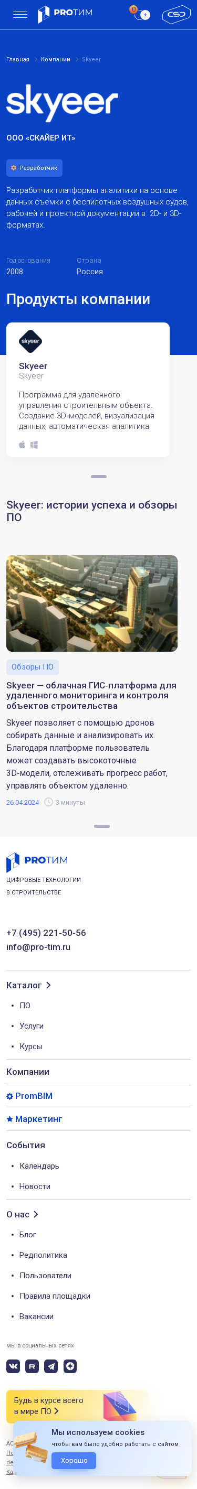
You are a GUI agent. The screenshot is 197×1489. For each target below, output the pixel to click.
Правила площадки (54, 1296)
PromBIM (34, 1096)
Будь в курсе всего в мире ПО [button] (49, 1406)
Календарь (39, 1166)
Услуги (31, 1026)
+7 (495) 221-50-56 (46, 933)
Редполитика (43, 1255)
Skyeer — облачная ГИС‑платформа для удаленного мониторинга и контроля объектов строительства (91, 695)
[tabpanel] (91, 389)
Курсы (31, 1046)
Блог (27, 1234)
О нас (17, 1214)
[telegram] (51, 1366)
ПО (24, 1005)
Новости (34, 1186)
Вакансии (36, 1316)
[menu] (20, 15)
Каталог (24, 985)
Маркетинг (39, 1119)
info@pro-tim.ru (38, 947)
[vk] (13, 1366)
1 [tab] (102, 826)
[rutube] (32, 1366)
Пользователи (45, 1275)
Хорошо (74, 1460)
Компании (27, 1071)
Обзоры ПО (33, 667)
